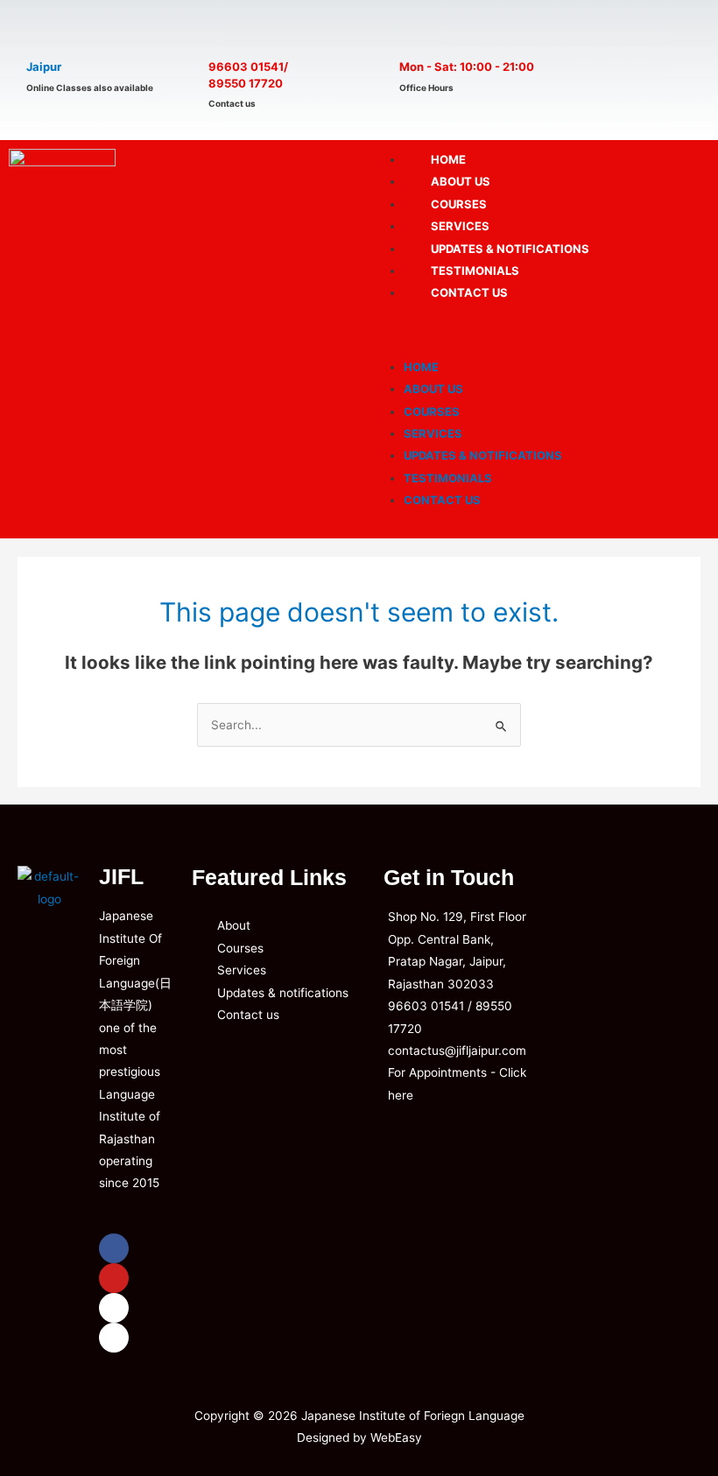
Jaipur (43, 67)
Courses (432, 411)
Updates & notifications (483, 455)
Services (433, 433)
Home (421, 367)
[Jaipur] (45, 32)
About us (433, 389)
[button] (538, 333)
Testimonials (448, 478)
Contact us (469, 292)
